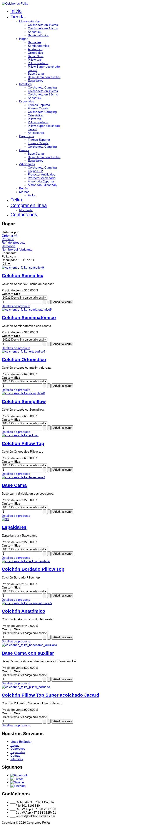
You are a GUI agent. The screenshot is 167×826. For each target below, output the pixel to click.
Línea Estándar (21, 741)
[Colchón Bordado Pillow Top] (26, 561)
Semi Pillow (35, 56)
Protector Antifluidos (41, 174)
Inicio (16, 11)
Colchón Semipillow (24, 401)
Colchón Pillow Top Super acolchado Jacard (50, 694)
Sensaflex (34, 31)
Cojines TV (35, 171)
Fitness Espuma (39, 105)
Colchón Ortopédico (24, 359)
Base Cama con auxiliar (28, 652)
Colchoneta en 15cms (43, 28)
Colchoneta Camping (42, 87)
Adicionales (27, 164)
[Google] (17, 782)
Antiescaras (36, 132)
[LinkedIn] (18, 786)
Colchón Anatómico (23, 611)
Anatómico (35, 49)
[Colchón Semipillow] (23, 393)
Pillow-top (34, 59)
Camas (24, 150)
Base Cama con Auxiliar (44, 77)
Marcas (24, 192)
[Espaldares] (5, 519)
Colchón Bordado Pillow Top (33, 569)
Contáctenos (23, 214)
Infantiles (25, 84)
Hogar (23, 38)
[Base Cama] (23, 477)
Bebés (23, 188)
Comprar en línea (28, 205)
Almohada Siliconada (42, 185)
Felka (31, 195)
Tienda (17, 16)
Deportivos (26, 136)
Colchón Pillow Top (23, 443)
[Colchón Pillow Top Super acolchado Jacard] (26, 687)
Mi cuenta (26, 210)
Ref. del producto (13, 242)
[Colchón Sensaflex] (23, 267)
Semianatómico (38, 35)
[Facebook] (19, 775)
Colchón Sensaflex (22, 275)
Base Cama (36, 73)
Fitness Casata (38, 108)
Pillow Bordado (38, 63)
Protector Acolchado (41, 178)
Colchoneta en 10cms (43, 25)
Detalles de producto (16, 306)
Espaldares (35, 80)
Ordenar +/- (10, 235)
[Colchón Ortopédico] (23, 351)
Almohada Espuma (41, 181)
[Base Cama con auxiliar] (29, 645)
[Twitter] (16, 779)
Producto (8, 239)
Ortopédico (35, 52)
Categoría (8, 246)
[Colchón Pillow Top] (20, 435)
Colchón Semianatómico (29, 317)
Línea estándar (29, 21)
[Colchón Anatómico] (27, 603)
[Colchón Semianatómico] (27, 309)
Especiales (26, 101)
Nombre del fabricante (17, 249)
